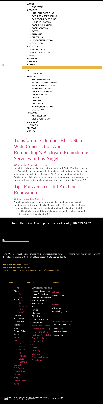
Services (32, 10)
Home (16, 288)
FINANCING (32, 58)
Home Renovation (41, 22)
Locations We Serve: (62, 322)
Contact (32, 64)
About (30, 4)
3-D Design (33, 55)
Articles (32, 61)
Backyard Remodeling (44, 19)
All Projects (39, 49)
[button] (62, 67)
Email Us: (56, 305)
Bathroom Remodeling (44, 16)
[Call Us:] (53, 287)
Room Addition (40, 28)
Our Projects (19, 300)
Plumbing (37, 34)
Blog (16, 328)
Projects (32, 46)
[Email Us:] (53, 300)
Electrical (38, 37)
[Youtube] (5, 276)
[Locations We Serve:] (53, 318)
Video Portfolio (41, 52)
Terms (16, 334)
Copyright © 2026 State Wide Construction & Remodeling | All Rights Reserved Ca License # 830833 (27, 398)
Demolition (38, 43)
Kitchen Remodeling (43, 13)
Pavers (35, 31)
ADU (34, 307)
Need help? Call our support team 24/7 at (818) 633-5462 (51, 223)
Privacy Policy (20, 331)
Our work (37, 7)
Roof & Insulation (42, 25)
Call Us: (55, 292)
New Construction (42, 40)
